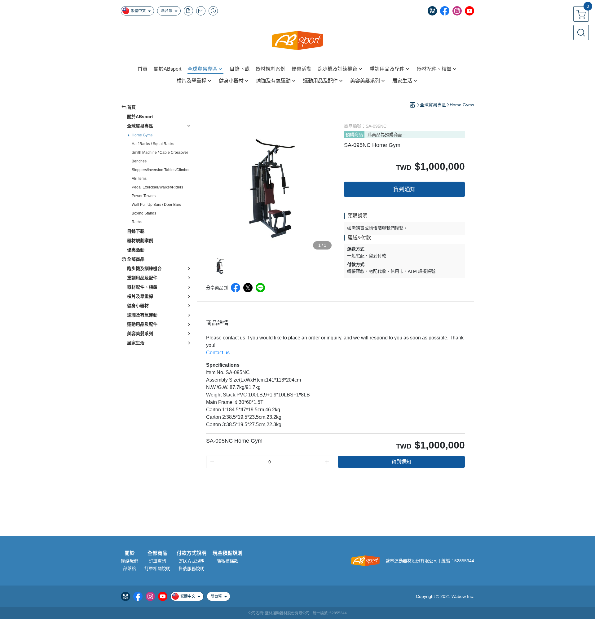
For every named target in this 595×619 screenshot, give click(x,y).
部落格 (129, 568)
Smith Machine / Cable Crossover (160, 152)
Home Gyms (142, 135)
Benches (139, 161)
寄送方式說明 (191, 561)
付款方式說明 (191, 553)
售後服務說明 (191, 568)
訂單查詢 (157, 561)
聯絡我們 (129, 561)
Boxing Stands (144, 213)
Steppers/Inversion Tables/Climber (161, 170)
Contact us (218, 352)
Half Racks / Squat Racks (153, 144)
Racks (137, 222)
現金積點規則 (227, 553)
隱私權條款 (227, 561)
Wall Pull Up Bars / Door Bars (156, 204)
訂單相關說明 (157, 568)
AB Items (139, 178)
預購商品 (354, 134)
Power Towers (144, 196)
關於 (129, 553)
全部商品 (157, 553)
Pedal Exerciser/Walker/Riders (157, 187)
